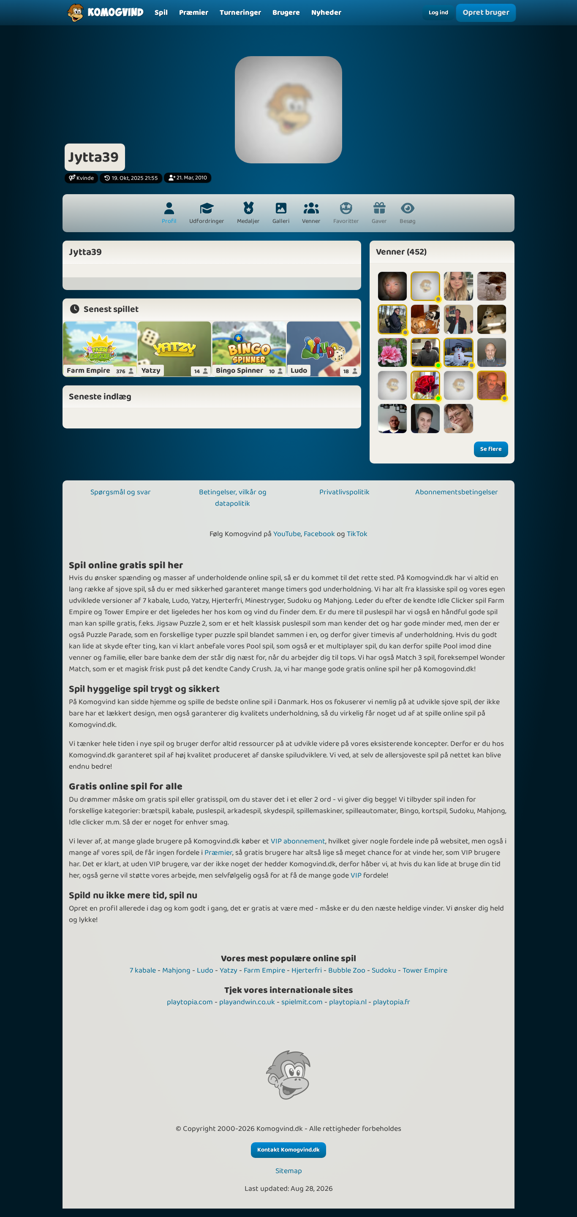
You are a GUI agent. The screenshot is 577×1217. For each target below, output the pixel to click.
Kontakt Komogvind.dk (288, 1150)
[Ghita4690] (392, 385)
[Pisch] (425, 319)
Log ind (438, 13)
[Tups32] (392, 418)
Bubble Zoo (346, 970)
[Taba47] (491, 286)
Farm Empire (264, 970)
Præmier (218, 853)
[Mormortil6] (458, 418)
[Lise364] (392, 352)
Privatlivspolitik (344, 492)
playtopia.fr (391, 1002)
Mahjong (176, 970)
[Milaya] (425, 418)
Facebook (319, 534)
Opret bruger (486, 13)
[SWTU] (425, 286)
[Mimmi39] (458, 319)
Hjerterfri (306, 970)
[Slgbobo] (392, 319)
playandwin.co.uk (247, 1002)
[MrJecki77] (491, 385)
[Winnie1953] (491, 319)
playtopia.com (190, 1002)
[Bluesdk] (425, 385)
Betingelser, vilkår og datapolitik (233, 498)
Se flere (491, 449)
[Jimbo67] (491, 352)
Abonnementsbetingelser (456, 492)
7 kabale (143, 970)
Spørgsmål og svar (120, 492)
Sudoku (384, 970)
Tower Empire (425, 970)
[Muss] (458, 286)
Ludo (205, 970)
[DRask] (392, 286)
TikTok (357, 534)
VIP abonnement (298, 841)
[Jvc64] (425, 352)
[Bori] (458, 385)
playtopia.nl (348, 1002)
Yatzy (228, 970)
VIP (356, 875)
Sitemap (288, 1171)
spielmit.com (302, 1002)
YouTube (287, 534)
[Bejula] (458, 352)
